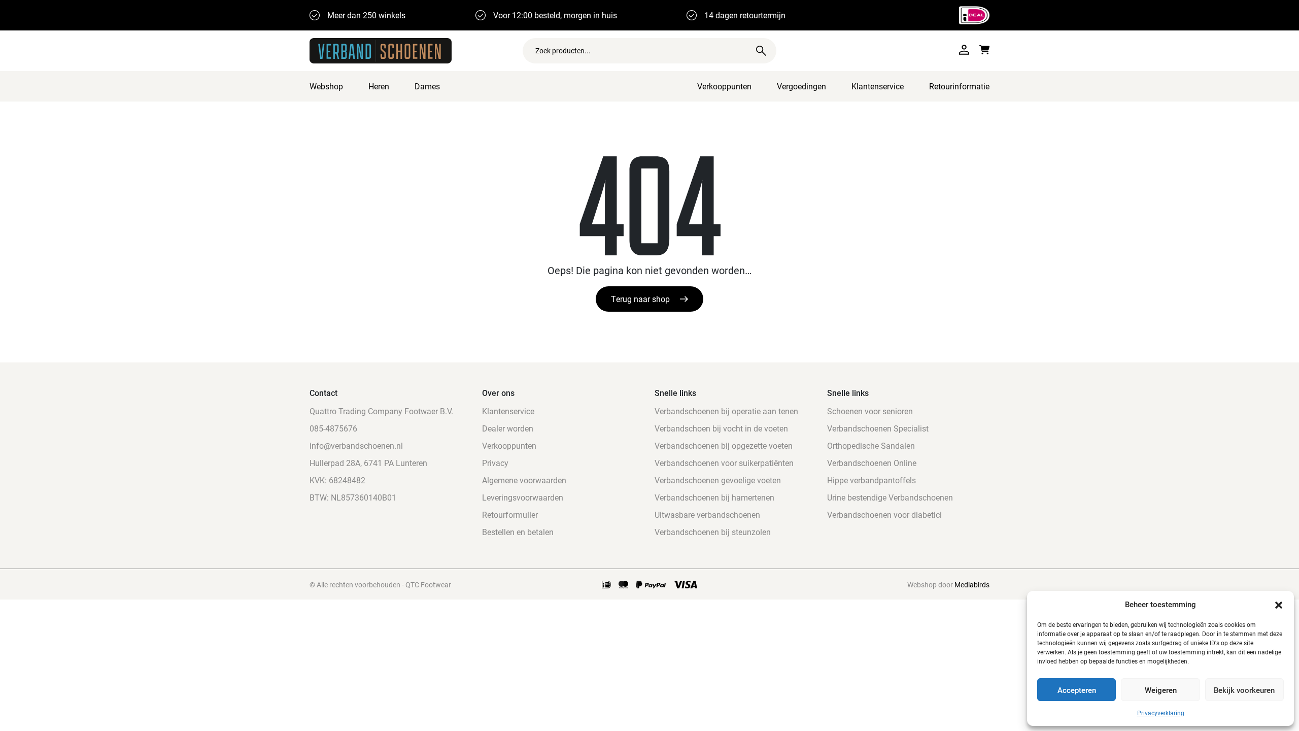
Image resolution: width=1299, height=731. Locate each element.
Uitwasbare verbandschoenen (707, 514)
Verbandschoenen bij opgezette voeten (724, 445)
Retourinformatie (959, 86)
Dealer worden (507, 428)
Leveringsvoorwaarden (522, 497)
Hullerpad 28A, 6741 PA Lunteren (368, 462)
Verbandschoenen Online (871, 462)
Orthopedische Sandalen (871, 445)
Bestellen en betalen (518, 531)
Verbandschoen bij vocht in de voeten (721, 428)
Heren (378, 86)
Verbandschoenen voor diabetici (884, 514)
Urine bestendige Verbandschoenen (890, 497)
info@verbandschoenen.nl (356, 445)
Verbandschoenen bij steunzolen (713, 531)
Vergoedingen (801, 86)
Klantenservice (877, 86)
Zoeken (761, 50)
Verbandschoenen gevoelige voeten (718, 480)
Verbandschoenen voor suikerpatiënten (724, 462)
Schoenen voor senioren (870, 411)
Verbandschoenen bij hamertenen (714, 497)
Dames (427, 86)
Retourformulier (510, 514)
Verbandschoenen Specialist (878, 428)
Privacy (495, 462)
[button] (1279, 604)
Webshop (326, 86)
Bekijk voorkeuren (1244, 690)
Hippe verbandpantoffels (871, 480)
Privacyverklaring (1160, 713)
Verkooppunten (724, 86)
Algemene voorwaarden (524, 480)
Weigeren (1161, 690)
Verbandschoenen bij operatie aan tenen (726, 411)
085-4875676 (333, 428)
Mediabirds (971, 584)
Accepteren (1076, 690)
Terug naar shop (640, 298)
